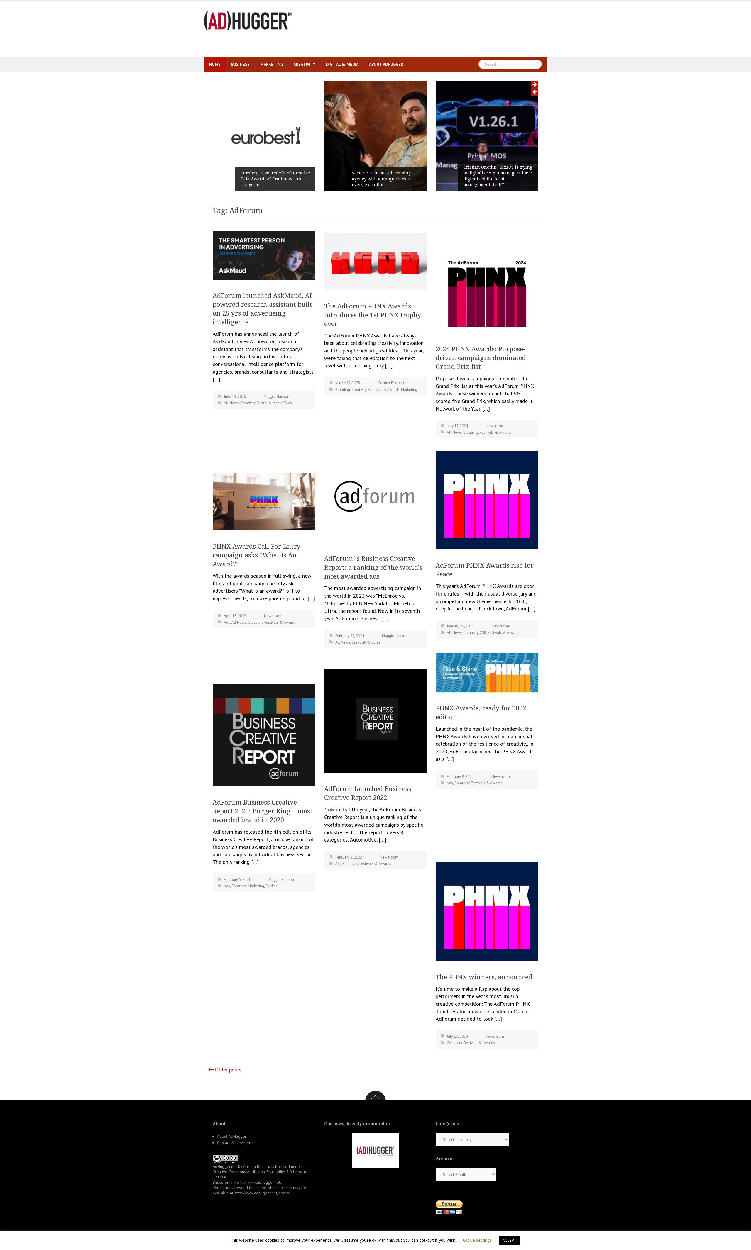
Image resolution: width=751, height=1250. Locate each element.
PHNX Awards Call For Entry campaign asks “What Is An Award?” (256, 555)
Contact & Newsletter (236, 1142)
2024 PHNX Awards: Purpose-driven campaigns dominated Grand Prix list (481, 357)
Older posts (228, 1069)
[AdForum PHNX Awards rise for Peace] (487, 499)
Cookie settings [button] (477, 1240)
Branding (342, 389)
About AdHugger (386, 64)
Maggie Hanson (276, 396)
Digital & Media (342, 64)
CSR (483, 632)
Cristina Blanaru (391, 383)
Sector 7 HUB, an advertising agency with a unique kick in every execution (382, 179)
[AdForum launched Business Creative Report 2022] (375, 720)
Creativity (304, 64)
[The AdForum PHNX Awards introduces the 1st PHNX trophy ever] (375, 260)
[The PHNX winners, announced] (487, 911)
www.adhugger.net (264, 1182)
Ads (227, 622)
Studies (374, 642)
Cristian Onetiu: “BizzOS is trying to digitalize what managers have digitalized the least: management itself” (498, 176)
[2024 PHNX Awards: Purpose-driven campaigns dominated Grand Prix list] (487, 282)
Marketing (271, 64)
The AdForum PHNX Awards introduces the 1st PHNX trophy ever (372, 315)
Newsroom (495, 425)
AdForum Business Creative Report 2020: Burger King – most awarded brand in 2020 (262, 811)
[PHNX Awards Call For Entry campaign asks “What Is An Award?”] (264, 501)
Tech (288, 403)
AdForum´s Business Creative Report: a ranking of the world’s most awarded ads (373, 567)
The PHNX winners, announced (484, 977)
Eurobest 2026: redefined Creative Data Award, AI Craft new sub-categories (275, 179)
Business (240, 64)
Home (215, 64)
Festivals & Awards (384, 389)
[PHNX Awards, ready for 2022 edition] (487, 672)
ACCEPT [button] (509, 1240)
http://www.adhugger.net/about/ (262, 1192)
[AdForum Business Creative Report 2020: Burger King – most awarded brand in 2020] (264, 734)
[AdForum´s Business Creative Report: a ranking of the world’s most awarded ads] (375, 496)
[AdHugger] (248, 20)
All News (231, 403)
